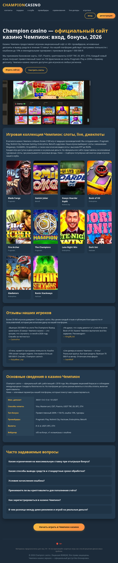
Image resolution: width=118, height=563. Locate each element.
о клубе (31, 10)
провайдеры (43, 10)
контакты (8, 10)
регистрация (106, 15)
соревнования (59, 10)
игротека (87, 10)
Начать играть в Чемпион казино (59, 527)
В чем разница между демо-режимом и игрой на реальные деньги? (48, 509)
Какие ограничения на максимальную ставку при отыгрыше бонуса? (49, 461)
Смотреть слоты (36, 70)
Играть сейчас (13, 70)
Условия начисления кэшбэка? (27, 480)
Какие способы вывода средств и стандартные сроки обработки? (47, 471)
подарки (20, 10)
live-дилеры (74, 10)
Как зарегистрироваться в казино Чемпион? (35, 500)
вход (90, 15)
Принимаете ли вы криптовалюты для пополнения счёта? (43, 490)
